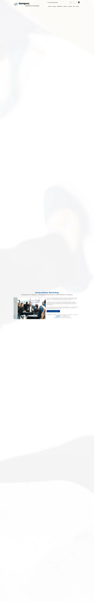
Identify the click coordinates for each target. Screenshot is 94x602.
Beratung (54, 6)
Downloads (70, 6)
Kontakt (77, 6)
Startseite (50, 6)
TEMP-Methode (59, 6)
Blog (74, 6)
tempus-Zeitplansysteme (53, 2)
